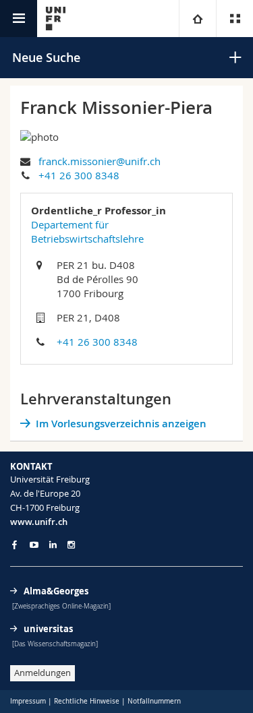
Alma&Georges (56, 591)
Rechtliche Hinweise (86, 701)
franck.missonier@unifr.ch (99, 161)
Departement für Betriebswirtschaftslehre (87, 231)
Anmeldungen (42, 672)
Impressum (28, 701)
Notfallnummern (154, 701)
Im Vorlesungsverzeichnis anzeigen (121, 423)
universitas (48, 629)
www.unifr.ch (38, 522)
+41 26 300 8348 (78, 175)
